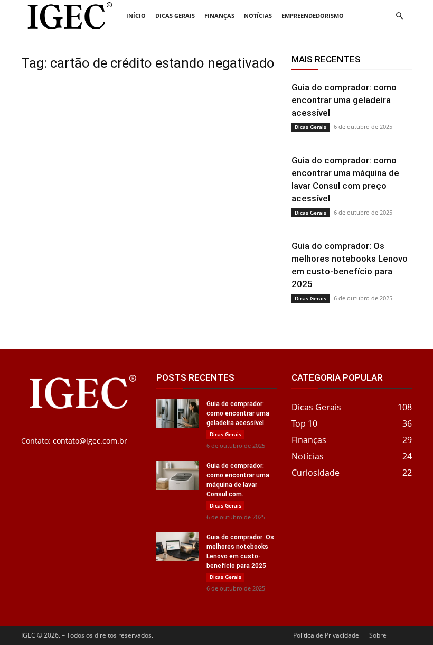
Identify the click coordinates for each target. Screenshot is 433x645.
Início (136, 16)
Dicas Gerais (175, 16)
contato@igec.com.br (90, 441)
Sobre (378, 635)
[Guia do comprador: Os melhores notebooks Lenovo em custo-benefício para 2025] (177, 546)
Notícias (258, 16)
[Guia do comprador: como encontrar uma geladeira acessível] (177, 413)
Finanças (219, 16)
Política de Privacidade (326, 635)
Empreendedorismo (312, 16)
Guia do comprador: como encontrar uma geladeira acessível (344, 100)
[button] (399, 16)
